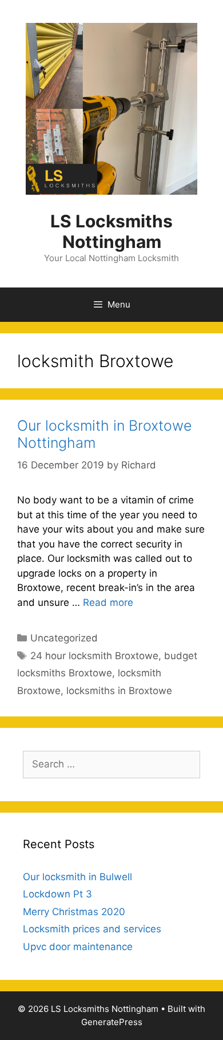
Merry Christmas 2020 (74, 911)
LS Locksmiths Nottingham (111, 231)
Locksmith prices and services (92, 929)
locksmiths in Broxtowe (119, 690)
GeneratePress (111, 1022)
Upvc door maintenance (78, 946)
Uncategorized (64, 638)
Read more (108, 602)
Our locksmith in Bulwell (77, 877)
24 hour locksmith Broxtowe (94, 655)
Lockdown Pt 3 (57, 894)
